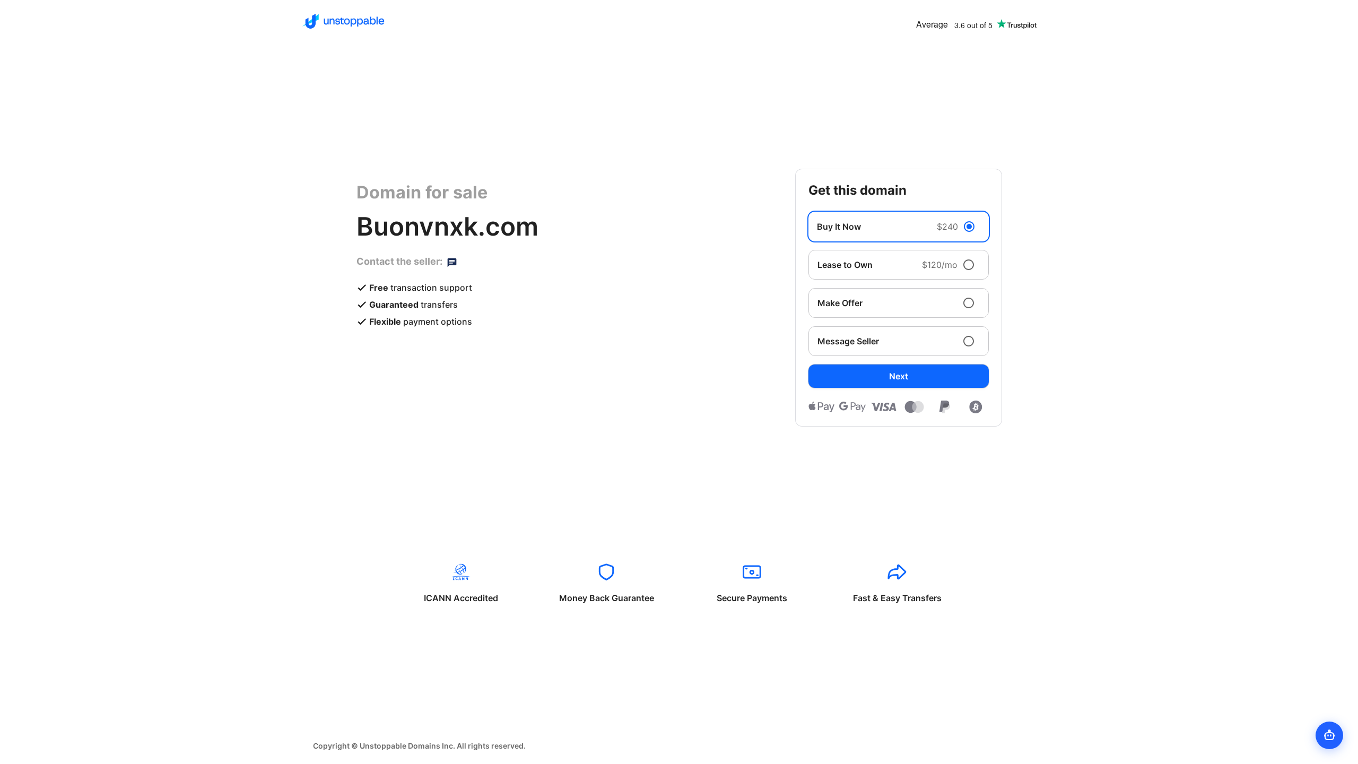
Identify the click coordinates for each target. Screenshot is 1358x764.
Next (898, 376)
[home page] (343, 21)
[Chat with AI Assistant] (1329, 735)
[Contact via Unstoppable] (452, 261)
